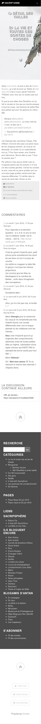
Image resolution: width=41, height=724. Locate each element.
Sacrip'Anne (12, 2)
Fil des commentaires (17, 638)
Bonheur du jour (19, 467)
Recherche (13, 443)
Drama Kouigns (14, 551)
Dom (10, 548)
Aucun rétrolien (11, 198)
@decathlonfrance (12, 121)
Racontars (12, 586)
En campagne (13, 597)
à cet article (11, 86)
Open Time (12, 581)
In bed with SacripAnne (17, 481)
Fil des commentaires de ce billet (21, 49)
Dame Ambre (13, 545)
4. (4, 296)
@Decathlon (17, 118)
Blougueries (13, 464)
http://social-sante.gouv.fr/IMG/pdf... (18, 240)
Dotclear (26, 713)
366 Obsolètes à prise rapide (24, 470)
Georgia (7, 225)
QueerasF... (13, 616)
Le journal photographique (19, 564)
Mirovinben (12, 608)
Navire (10, 575)
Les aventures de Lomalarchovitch (22, 483)
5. (4, 310)
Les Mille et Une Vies (17, 526)
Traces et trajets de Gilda (18, 589)
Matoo (10, 570)
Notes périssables (15, 578)
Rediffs (11, 478)
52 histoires (13, 486)
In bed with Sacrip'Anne (18, 523)
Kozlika (11, 559)
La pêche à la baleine (17, 603)
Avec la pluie (13, 540)
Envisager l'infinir (15, 553)
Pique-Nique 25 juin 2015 (18, 499)
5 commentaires (11, 194)
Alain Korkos (13, 537)
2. (4, 245)
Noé (5, 299)
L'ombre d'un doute (16, 561)
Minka (10, 605)
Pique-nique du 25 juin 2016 (19, 502)
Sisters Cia (12, 520)
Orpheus (11, 583)
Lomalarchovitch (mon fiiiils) (19, 567)
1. (4, 223)
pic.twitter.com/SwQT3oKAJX (17, 127)
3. (4, 286)
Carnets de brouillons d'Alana (20, 542)
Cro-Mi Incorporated (16, 473)
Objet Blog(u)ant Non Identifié (20, 614)
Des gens (12, 475)
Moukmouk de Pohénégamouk (20, 611)
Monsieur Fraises (15, 572)
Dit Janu (11, 600)
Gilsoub (7, 288)
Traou (10, 619)
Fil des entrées (14, 635)
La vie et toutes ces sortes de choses (20, 33)
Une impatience (14, 622)
